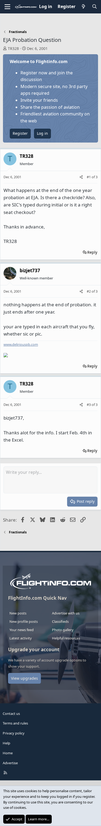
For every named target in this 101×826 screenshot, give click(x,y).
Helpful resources (66, 638)
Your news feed (21, 629)
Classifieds (60, 621)
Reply (92, 252)
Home (8, 753)
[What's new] (83, 6)
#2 (89, 291)
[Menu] (7, 6)
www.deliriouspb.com (21, 344)
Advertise (10, 762)
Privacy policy (14, 733)
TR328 (13, 48)
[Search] (94, 6)
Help (6, 743)
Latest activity (20, 638)
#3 (89, 404)
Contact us (11, 713)
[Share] (81, 177)
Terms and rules (15, 723)
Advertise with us (65, 613)
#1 (89, 176)
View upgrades (24, 678)
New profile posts (23, 621)
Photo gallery (63, 629)
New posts (17, 613)
